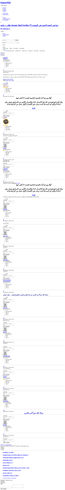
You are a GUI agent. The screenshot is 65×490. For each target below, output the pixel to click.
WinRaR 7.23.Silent (8, 452)
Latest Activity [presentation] (6, 34)
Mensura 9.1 (6, 465)
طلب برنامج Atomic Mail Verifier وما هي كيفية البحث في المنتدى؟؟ (29, 25)
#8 (3, 269)
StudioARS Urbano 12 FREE (11, 475)
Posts (7, 64)
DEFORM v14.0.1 (8, 460)
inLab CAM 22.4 (7, 473)
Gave (7, 66)
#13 (4, 387)
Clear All (2, 54)
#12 (4, 366)
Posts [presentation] (4, 33)
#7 (3, 245)
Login (4, 8)
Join (6, 63)
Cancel (8, 115)
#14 (4, 410)
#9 (3, 291)
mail (10, 80)
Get (6, 65)
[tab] (33, 33)
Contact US (13, 478)
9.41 (33, 108)
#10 (4, 318)
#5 (3, 180)
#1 (3, 69)
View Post (18, 183)
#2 (3, 95)
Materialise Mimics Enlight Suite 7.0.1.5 (13, 457)
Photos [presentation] (4, 35)
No (4, 482)
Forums (4, 7)
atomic (7, 80)
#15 (4, 434)
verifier (12, 80)
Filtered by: (3, 52)
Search (4, 11)
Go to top (5, 478)
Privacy (9, 478)
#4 (3, 158)
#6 (3, 219)
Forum (4, 17)
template (7, 444)
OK (1, 483)
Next (10, 444)
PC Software (5, 20)
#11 (4, 341)
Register (4, 10)
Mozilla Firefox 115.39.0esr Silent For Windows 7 (16, 455)
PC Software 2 (5, 28)
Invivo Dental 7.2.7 (8, 462)
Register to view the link (8, 79)
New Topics (5, 13)
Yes (1, 482)
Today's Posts (6, 14)
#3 (3, 133)
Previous (2, 444)
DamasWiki (6, 2)
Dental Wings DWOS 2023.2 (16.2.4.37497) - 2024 (16, 468)
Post (4, 115)
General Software (6, 18)
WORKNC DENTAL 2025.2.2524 (12, 470)
